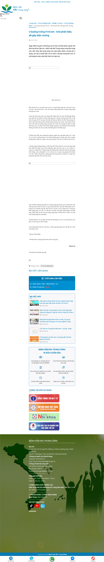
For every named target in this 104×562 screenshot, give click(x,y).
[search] (20, 18)
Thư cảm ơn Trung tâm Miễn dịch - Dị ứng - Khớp (56, 329)
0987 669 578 (42, 497)
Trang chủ (32, 23)
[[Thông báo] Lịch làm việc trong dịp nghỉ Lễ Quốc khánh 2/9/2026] (34, 339)
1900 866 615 (40, 459)
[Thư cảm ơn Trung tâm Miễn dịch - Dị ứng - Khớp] (34, 331)
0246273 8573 (37, 469)
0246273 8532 (36, 466)
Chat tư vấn (72, 560)
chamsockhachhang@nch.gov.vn (44, 461)
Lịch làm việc (11, 560)
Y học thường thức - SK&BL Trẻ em (50, 23)
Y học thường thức (47, 266)
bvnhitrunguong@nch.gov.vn (43, 471)
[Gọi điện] (52, 559)
